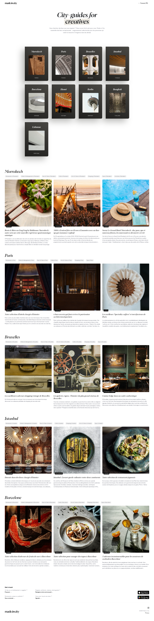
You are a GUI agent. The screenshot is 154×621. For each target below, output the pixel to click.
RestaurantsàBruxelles (11, 341)
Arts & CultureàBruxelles (63, 341)
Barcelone (36, 89)
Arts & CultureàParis (66, 260)
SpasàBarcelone (106, 502)
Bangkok (117, 89)
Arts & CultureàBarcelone (77, 502)
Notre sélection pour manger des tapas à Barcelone (75, 556)
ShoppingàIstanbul (71, 423)
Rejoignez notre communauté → (44, 592)
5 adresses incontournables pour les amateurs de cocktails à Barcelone (122, 557)
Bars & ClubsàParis (42, 260)
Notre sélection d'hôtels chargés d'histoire (22, 314)
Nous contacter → (10, 598)
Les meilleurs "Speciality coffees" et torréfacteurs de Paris (124, 315)
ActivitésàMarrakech (120, 176)
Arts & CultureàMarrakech (78, 176)
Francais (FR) (144, 3)
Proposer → (8, 592)
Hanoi (63, 89)
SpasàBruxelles (102, 341)
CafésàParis (54, 260)
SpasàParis (90, 260)
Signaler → (38, 598)
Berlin (90, 89)
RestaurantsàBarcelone (12, 502)
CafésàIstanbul (59, 423)
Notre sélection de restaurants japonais (118, 477)
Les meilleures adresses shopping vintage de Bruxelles (27, 395)
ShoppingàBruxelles (90, 341)
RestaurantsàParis (10, 260)
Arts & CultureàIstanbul (85, 423)
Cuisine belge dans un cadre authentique (119, 395)
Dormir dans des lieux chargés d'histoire (22, 477)
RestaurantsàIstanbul (11, 423)
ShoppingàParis (79, 260)
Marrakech (36, 51)
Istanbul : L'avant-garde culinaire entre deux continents (77, 477)
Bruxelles (90, 51)
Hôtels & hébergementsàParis (26, 260)
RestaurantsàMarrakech (12, 176)
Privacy (147, 613)
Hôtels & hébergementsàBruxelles (29, 341)
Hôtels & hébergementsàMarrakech (30, 176)
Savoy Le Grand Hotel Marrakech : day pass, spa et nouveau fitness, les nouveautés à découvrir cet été (123, 231)
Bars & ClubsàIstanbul (46, 423)
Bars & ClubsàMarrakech (49, 176)
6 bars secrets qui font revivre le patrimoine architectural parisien (72, 315)
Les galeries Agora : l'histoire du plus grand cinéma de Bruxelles (76, 397)
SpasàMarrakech (107, 176)
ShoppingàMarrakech (93, 176)
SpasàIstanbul (99, 423)
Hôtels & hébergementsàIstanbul (28, 423)
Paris (63, 51)
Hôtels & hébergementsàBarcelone (30, 502)
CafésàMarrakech (63, 176)
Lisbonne (36, 127)
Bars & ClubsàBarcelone (48, 502)
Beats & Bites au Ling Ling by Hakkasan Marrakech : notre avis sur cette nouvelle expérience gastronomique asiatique (28, 232)
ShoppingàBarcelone (92, 502)
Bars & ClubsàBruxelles (47, 341)
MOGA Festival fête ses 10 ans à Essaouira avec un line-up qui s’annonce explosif (77, 231)
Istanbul (117, 51)
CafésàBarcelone (63, 502)
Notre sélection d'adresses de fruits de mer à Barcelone (28, 556)
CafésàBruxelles (77, 341)
